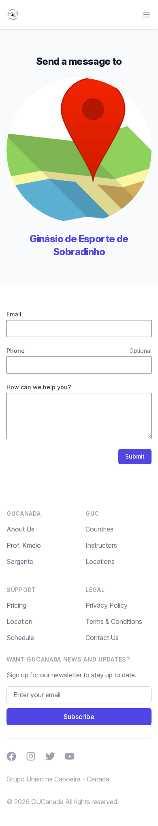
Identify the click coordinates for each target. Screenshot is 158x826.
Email (13, 314)
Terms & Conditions (113, 621)
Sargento (20, 561)
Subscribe (79, 717)
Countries (99, 529)
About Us (20, 529)
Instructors (101, 545)
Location (19, 621)
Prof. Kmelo (23, 545)
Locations (100, 561)
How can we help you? (38, 387)
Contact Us (102, 638)
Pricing (16, 605)
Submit (135, 456)
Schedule (20, 638)
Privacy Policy (106, 605)
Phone (15, 350)
